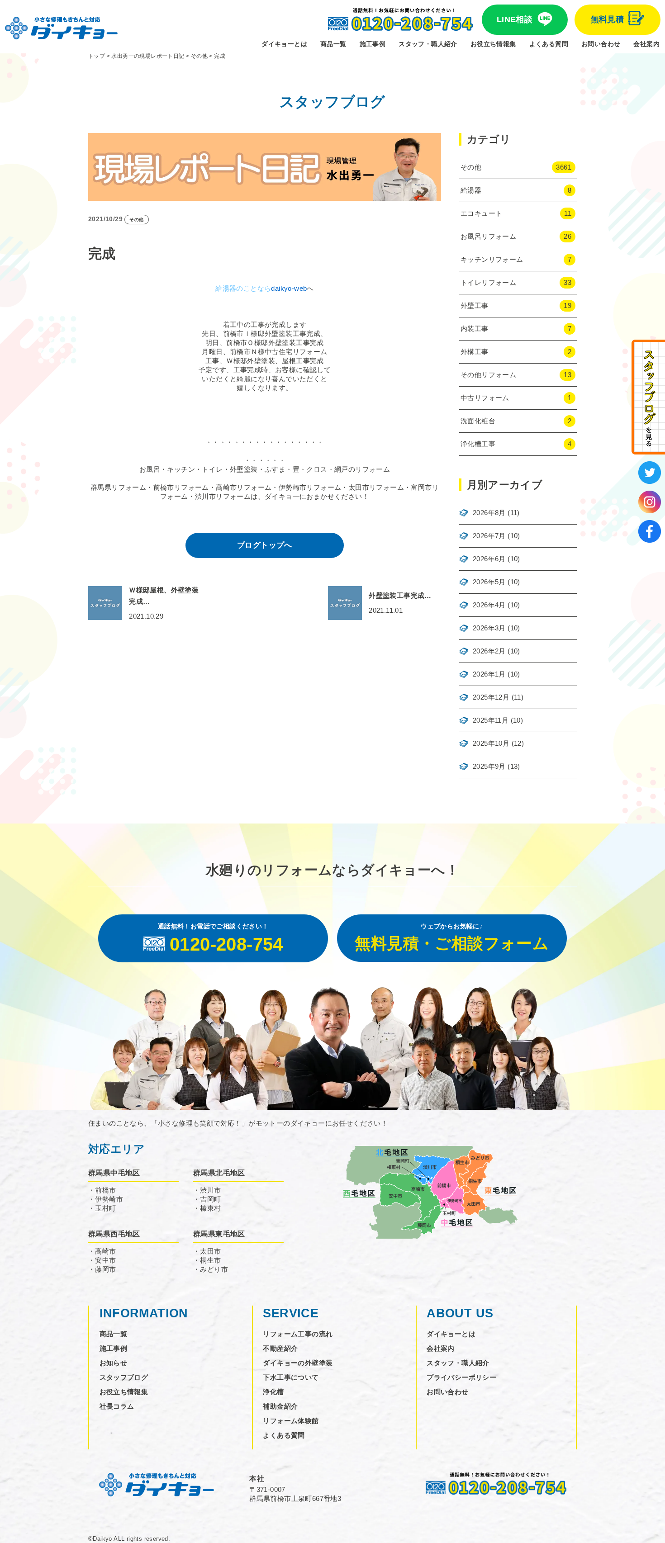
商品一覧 (333, 43)
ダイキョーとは (284, 43)
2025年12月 (491, 697)
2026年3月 (489, 628)
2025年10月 (491, 743)
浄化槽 (273, 1392)
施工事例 (373, 43)
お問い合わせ (600, 43)
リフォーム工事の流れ (297, 1334)
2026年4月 (489, 605)
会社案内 (646, 43)
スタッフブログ (124, 1377)
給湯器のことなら (243, 288)
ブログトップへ (264, 545)
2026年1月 (489, 674)
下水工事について (290, 1377)
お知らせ (114, 1363)
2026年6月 (489, 559)
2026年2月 (489, 651)
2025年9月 (489, 766)
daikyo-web (289, 288)
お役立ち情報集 (493, 43)
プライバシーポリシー (461, 1377)
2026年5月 (489, 582)
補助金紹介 (280, 1406)
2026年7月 (489, 536)
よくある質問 (548, 43)
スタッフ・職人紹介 (428, 43)
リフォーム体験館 (290, 1421)
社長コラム (117, 1406)
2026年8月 (489, 512)
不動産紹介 (280, 1348)
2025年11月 (490, 720)
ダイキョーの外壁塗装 (297, 1363)
